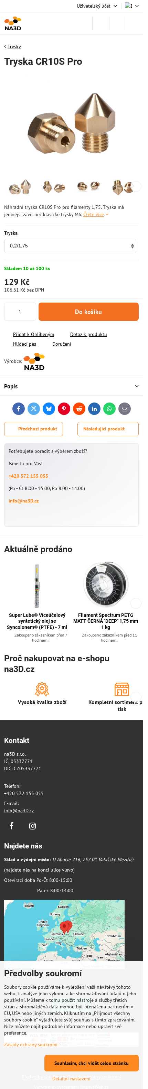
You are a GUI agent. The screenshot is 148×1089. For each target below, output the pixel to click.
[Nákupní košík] (117, 23)
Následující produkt (104, 429)
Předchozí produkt (37, 429)
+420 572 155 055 (28, 476)
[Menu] (134, 23)
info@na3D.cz (24, 501)
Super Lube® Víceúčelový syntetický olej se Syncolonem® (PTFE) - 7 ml (37, 621)
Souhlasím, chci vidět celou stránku (91, 1063)
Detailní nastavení (71, 1079)
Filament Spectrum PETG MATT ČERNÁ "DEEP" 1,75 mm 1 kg (105, 621)
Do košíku (88, 312)
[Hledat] (101, 23)
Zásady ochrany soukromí (30, 1044)
